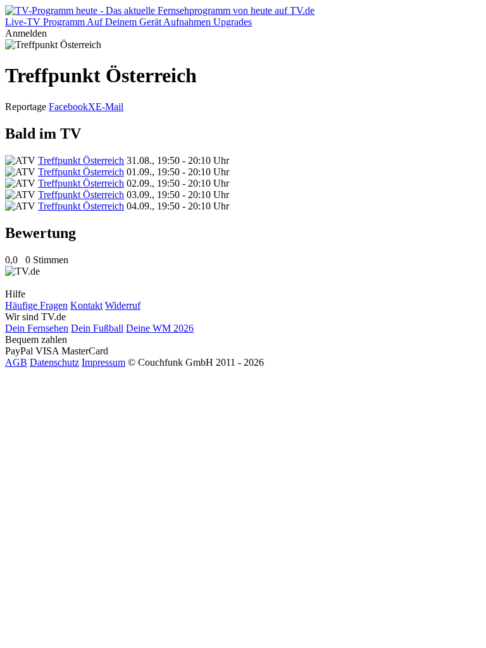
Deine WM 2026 (160, 328)
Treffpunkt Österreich (81, 160)
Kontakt (86, 305)
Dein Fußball (97, 328)
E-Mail (109, 106)
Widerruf (122, 305)
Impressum (103, 362)
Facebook (68, 106)
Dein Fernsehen (36, 328)
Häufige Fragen (36, 305)
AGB (16, 362)
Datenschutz (54, 362)
